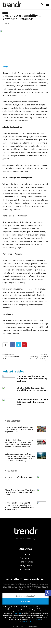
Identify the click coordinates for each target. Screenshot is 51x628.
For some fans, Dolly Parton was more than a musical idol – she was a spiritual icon (20, 429)
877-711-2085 (27, 621)
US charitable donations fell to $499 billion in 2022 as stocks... (32, 389)
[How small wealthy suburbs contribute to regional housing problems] (8, 379)
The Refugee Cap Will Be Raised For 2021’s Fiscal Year (39, 359)
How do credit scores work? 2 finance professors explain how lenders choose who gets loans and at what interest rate (20, 506)
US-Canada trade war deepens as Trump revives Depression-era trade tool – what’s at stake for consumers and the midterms (19, 443)
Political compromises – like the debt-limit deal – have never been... (32, 402)
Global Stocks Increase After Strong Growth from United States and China (20, 492)
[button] (48, 593)
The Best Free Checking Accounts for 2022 (19, 478)
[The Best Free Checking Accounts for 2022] (41, 480)
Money (5, 12)
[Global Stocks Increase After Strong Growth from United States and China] (41, 493)
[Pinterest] (24, 344)
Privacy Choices (36, 619)
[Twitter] (18, 344)
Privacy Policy (17, 613)
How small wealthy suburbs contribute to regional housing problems (32, 378)
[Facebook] (12, 344)
